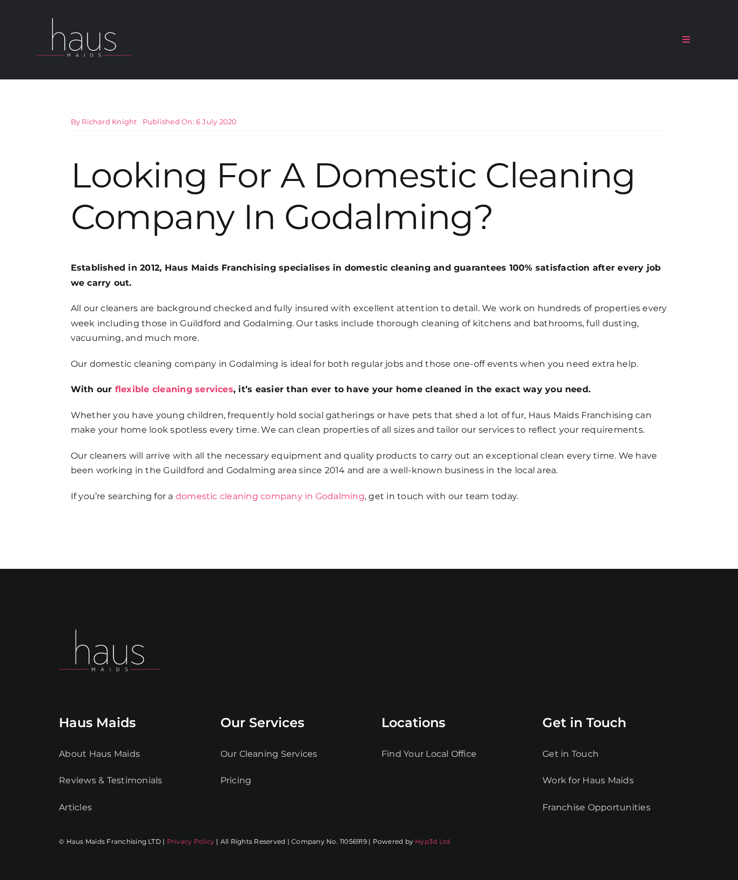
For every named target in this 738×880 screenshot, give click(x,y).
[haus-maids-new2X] (84, 16)
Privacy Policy (190, 841)
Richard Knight (109, 121)
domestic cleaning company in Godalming (270, 496)
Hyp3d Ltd (432, 841)
